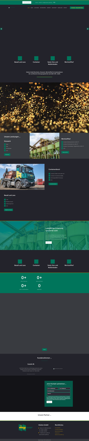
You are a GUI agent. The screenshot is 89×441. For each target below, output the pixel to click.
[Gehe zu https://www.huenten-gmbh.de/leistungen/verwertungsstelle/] (69, 58)
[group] (23, 279)
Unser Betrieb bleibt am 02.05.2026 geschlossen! (44, 329)
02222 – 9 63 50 (38, 2)
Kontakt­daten (57, 427)
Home (29, 7)
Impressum (57, 432)
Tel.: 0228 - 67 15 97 (43, 431)
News (32, 7)
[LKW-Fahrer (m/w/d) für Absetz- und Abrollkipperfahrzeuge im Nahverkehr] (26, 311)
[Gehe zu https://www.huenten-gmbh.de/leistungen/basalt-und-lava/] (20, 58)
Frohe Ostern (59, 327)
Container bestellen (59, 429)
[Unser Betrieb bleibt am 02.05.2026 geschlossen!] (44, 314)
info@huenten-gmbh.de (47, 2)
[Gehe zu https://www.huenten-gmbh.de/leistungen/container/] (36, 58)
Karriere (49, 7)
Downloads (60, 7)
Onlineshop (54, 7)
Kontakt (65, 7)
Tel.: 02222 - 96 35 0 (43, 429)
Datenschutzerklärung (55, 396)
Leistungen (36, 7)
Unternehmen (43, 7)
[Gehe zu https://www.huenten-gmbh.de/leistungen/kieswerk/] (52, 58)
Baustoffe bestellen (59, 431)
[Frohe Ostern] (63, 314)
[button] (1, 29)
